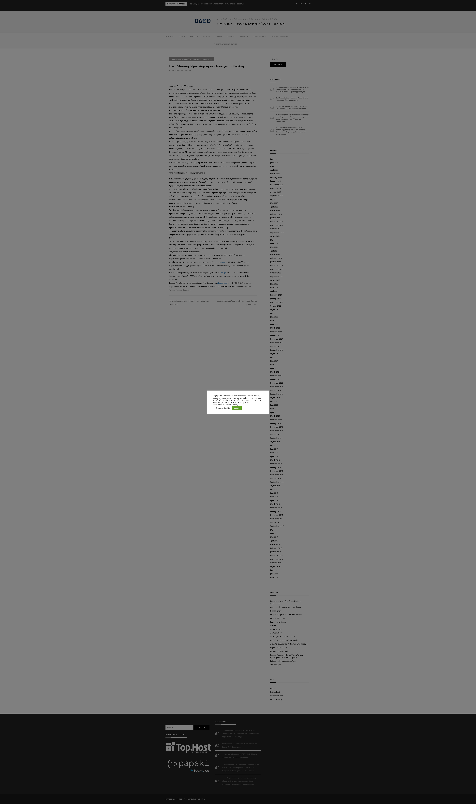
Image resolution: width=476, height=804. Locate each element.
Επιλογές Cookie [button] (223, 408)
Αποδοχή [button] (236, 408)
